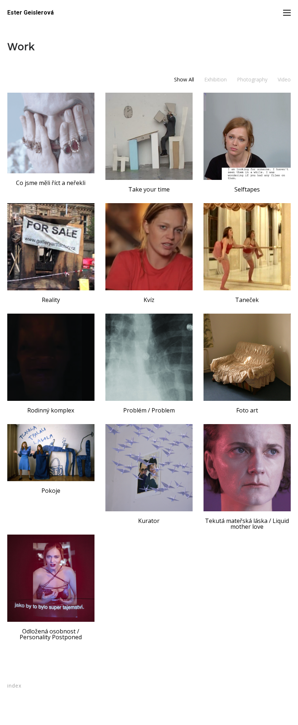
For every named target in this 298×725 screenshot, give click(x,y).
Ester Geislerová (30, 13)
